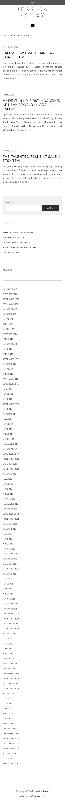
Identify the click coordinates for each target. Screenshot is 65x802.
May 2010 (7, 648)
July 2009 (7, 698)
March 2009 (9, 718)
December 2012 (11, 513)
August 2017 (9, 364)
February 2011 (10, 603)
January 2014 (10, 449)
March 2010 (9, 658)
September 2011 (11, 568)
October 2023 (10, 294)
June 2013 (8, 484)
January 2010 (10, 668)
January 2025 (10, 289)
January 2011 (10, 608)
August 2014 (9, 414)
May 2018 (7, 349)
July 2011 (7, 578)
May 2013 (7, 488)
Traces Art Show (12, 252)
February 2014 (10, 444)
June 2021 (8, 319)
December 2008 (11, 733)
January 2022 (10, 309)
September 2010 (11, 628)
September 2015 (11, 404)
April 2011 (8, 593)
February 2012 (10, 553)
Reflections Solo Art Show (18, 232)
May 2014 (7, 428)
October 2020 (10, 334)
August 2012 (9, 528)
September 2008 (11, 748)
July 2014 (7, 419)
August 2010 (9, 633)
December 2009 (11, 673)
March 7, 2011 (8, 95)
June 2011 (8, 583)
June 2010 (8, 643)
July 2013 (7, 478)
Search (9, 202)
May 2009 (7, 708)
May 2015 (7, 409)
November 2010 (11, 618)
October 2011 (10, 563)
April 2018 (8, 354)
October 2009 (10, 683)
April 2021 (8, 324)
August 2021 (9, 314)
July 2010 (7, 638)
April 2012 (8, 543)
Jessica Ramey (32, 12)
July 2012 (7, 533)
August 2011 (9, 573)
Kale (22, 796)
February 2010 (10, 663)
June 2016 (8, 394)
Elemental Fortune (13, 237)
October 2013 (10, 463)
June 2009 (8, 703)
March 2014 (9, 439)
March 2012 (9, 548)
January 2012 (10, 558)
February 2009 (10, 723)
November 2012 (11, 519)
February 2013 (10, 503)
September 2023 (11, 299)
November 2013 (11, 459)
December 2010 (11, 613)
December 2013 (11, 453)
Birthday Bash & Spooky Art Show (21, 247)
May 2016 (7, 399)
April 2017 (8, 374)
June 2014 (8, 424)
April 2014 (8, 434)
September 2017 (11, 359)
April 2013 (8, 494)
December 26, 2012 (10, 47)
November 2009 (11, 678)
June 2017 (8, 369)
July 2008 (7, 758)
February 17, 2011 (10, 150)
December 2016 (11, 384)
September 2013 (11, 469)
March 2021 (9, 329)
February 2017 (10, 379)
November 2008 (11, 738)
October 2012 (10, 523)
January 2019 (10, 344)
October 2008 (10, 743)
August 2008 (9, 753)
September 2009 (11, 688)
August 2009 (9, 693)
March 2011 (9, 598)
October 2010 (10, 623)
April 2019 (8, 339)
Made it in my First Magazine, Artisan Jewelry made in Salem (31, 105)
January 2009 (10, 728)
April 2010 (8, 653)
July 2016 (7, 389)
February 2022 (10, 304)
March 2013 (9, 498)
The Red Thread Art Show (16, 242)
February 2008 (10, 763)
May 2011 (7, 588)
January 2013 (10, 508)
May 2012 (7, 538)
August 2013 (9, 473)
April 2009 (8, 713)
